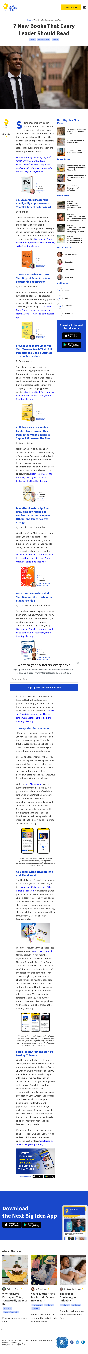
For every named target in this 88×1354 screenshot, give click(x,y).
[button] (44, 664)
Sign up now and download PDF (44, 687)
